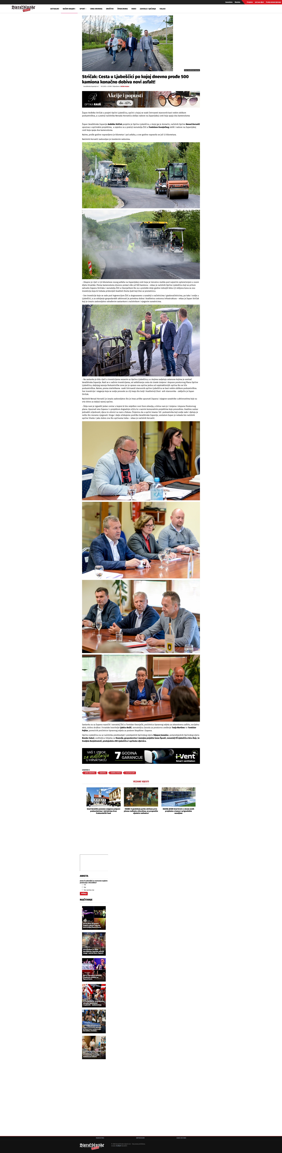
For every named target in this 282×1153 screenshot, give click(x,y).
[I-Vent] (141, 756)
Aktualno (54, 9)
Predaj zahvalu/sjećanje (273, 2)
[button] (83, 800)
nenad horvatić (130, 773)
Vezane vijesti (141, 781)
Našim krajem (125, 86)
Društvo (110, 9)
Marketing (100, 1138)
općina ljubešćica (90, 773)
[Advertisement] (141, 836)
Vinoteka (237, 2)
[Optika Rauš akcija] (141, 99)
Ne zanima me (89, 890)
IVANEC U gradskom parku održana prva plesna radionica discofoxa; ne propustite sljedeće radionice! (141, 811)
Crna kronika (96, 9)
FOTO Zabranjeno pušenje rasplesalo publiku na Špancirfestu (92, 977)
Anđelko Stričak (116, 773)
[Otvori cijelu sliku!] (127, 43)
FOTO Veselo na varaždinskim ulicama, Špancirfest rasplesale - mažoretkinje (93, 1003)
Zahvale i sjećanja (148, 9)
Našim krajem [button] (69, 9)
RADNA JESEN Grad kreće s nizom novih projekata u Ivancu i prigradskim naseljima (178, 811)
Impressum (140, 1138)
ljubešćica (103, 773)
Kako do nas (181, 1138)
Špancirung (122, 9)
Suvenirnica (229, 2)
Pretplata (250, 2)
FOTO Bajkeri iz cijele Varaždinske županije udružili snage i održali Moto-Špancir (93, 951)
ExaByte (118, 1146)
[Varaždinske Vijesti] (23, 8)
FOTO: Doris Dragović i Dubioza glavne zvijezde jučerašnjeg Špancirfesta (92, 925)
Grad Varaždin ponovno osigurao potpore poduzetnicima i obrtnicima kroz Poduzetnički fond (103, 811)
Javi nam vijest (259, 2)
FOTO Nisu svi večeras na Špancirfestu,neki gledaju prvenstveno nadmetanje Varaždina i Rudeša (92, 1028)
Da (85, 885)
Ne (85, 887)
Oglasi (162, 9)
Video (133, 9)
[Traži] (239, 8)
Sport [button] (82, 9)
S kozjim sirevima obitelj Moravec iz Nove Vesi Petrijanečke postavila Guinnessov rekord (92, 1054)
